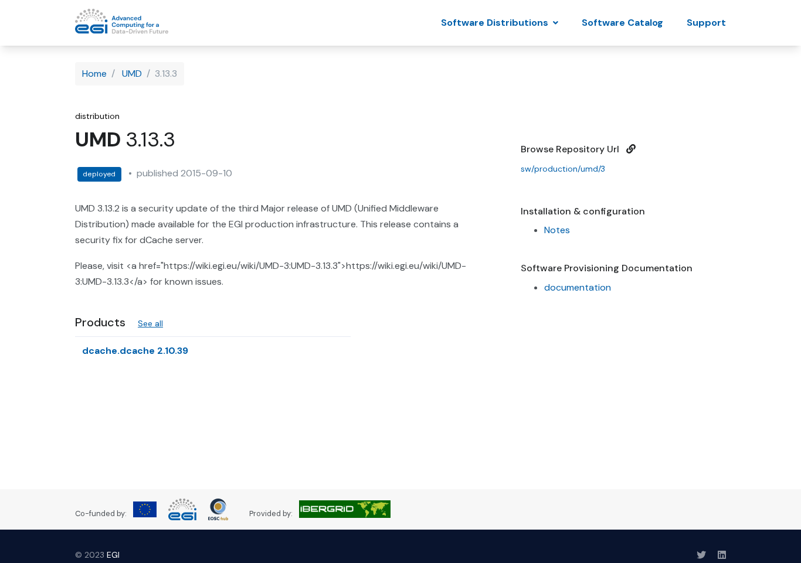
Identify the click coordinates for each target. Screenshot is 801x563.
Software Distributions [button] (496, 22)
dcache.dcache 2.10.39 (136, 350)
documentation (577, 287)
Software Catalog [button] (622, 22)
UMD (132, 73)
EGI (113, 555)
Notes (557, 230)
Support (706, 22)
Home (94, 73)
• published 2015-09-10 (178, 173)
